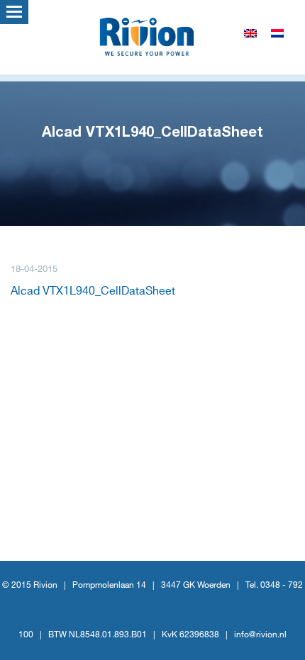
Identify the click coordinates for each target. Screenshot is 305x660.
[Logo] (152, 35)
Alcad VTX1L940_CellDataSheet (93, 291)
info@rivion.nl (260, 635)
